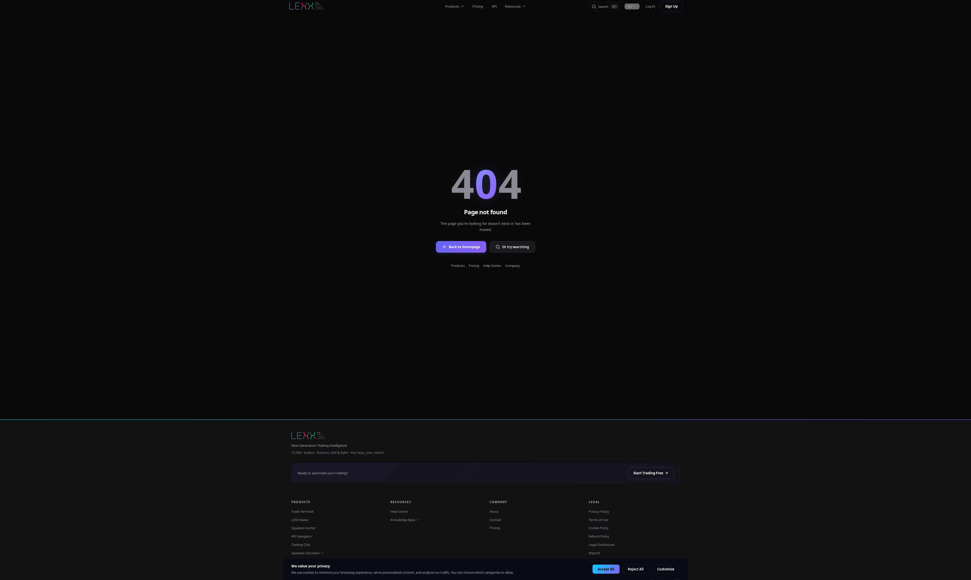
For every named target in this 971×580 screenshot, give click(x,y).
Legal (594, 502)
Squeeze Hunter (303, 528)
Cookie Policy (599, 528)
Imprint (594, 553)
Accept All (606, 569)
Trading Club (300, 544)
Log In (650, 6)
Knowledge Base (402, 520)
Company (512, 265)
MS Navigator (301, 536)
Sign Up (671, 6)
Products (452, 6)
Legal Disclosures (601, 544)
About (494, 511)
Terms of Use (598, 520)
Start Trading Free (648, 473)
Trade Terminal (302, 511)
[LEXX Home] (307, 7)
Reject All (636, 569)
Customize (665, 569)
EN (630, 6)
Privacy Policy (599, 511)
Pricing (478, 6)
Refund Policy (599, 536)
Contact (495, 520)
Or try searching (515, 247)
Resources (513, 6)
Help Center (492, 265)
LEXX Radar (299, 520)
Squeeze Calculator (305, 553)
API (494, 6)
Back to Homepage (464, 247)
